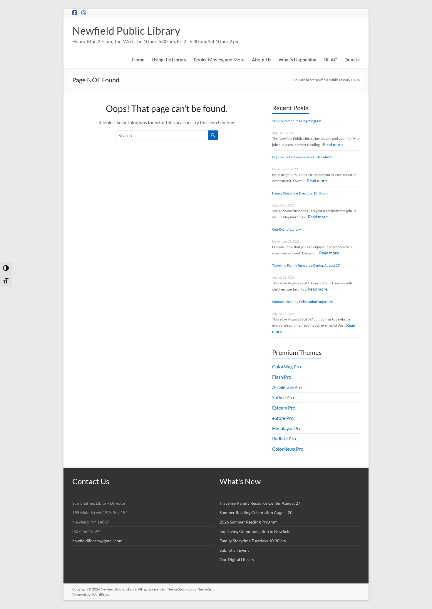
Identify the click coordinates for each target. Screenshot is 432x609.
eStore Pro (283, 418)
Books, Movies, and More (219, 59)
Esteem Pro (283, 407)
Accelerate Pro (287, 387)
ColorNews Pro (287, 449)
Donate (352, 59)
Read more (333, 144)
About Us (261, 59)
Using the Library (169, 59)
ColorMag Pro (286, 366)
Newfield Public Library (126, 30)
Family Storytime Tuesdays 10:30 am (300, 193)
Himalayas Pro (287, 428)
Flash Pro (281, 377)
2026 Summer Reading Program (296, 121)
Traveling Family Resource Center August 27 (306, 265)
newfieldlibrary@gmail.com (97, 540)
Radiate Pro (284, 438)
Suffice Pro (283, 397)
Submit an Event (234, 550)
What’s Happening (297, 59)
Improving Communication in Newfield (302, 157)
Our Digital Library (286, 229)
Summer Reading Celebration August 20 (302, 301)
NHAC (330, 59)
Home (138, 59)
